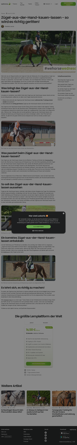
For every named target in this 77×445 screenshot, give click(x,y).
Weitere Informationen (55, 222)
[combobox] (63, 213)
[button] (38, 231)
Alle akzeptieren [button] (38, 226)
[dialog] (38, 222)
